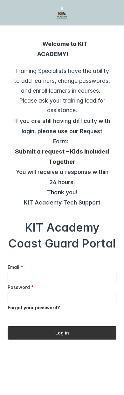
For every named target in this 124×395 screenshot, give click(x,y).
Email (15, 267)
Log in (62, 332)
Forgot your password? (34, 307)
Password (21, 287)
